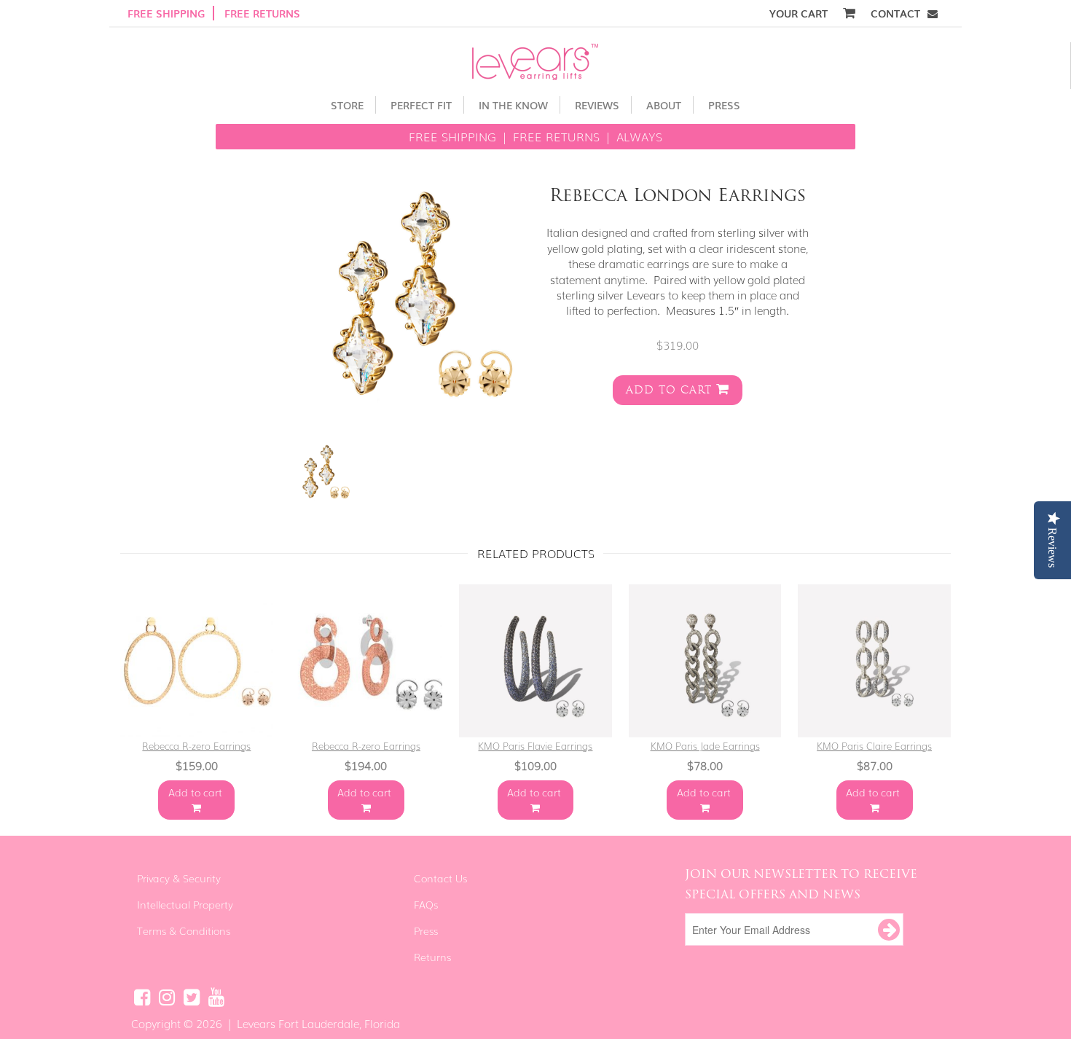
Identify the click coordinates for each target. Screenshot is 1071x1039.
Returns (432, 956)
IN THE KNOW (513, 105)
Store (347, 105)
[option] (318, 472)
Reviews (597, 105)
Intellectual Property (185, 904)
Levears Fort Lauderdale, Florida (318, 1023)
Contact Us (440, 878)
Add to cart (671, 390)
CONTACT (895, 13)
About (663, 105)
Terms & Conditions (183, 930)
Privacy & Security (179, 878)
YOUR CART (800, 13)
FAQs (426, 904)
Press (724, 105)
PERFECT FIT (421, 105)
